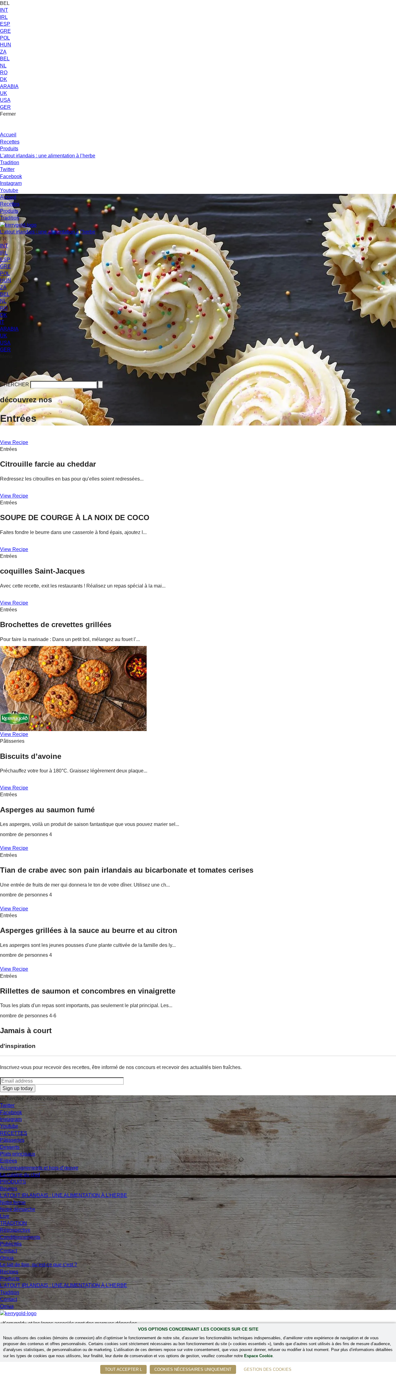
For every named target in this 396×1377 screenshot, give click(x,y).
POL (5, 38)
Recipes (9, 1271)
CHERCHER (14, 384)
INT (4, 10)
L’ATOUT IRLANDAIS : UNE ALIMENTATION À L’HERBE (63, 1195)
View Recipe (14, 442)
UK (3, 93)
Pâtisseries (12, 1140)
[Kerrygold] (18, 225)
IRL (4, 17)
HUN (5, 44)
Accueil (8, 134)
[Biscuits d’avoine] (73, 688)
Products (9, 1278)
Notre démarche (17, 1209)
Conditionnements (20, 1237)
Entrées (8, 1160)
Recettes (9, 141)
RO (3, 72)
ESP (5, 24)
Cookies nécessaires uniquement (192, 1369)
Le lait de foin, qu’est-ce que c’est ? (38, 1264)
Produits (9, 148)
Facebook (11, 176)
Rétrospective (15, 1230)
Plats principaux (17, 1154)
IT (2, 322)
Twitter (7, 169)
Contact (8, 1250)
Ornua (7, 1257)
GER (5, 107)
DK (3, 79)
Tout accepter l (123, 1369)
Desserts (9, 1147)
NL (3, 65)
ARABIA (9, 86)
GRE (5, 31)
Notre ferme (13, 1202)
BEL (5, 58)
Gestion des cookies (267, 1369)
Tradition (9, 162)
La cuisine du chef (20, 1174)
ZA (3, 51)
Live (4, 1216)
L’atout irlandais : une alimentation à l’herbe (47, 155)
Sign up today (17, 1088)
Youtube (9, 190)
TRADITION (13, 1223)
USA (5, 100)
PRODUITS (13, 1181)
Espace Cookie (258, 1355)
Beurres (8, 1188)
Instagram (11, 183)
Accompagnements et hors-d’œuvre (39, 1167)
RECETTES (13, 1133)
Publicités (11, 1244)
